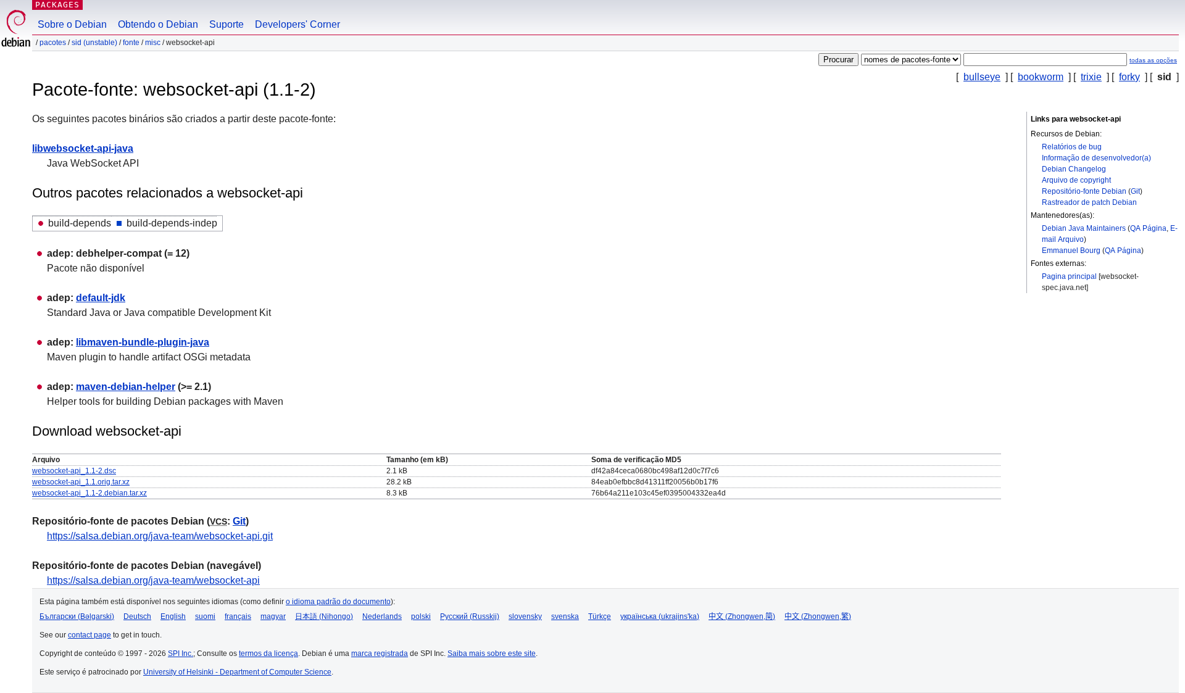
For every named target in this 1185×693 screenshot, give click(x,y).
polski (421, 616)
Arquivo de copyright (1076, 180)
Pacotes (53, 42)
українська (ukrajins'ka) (659, 616)
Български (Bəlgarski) (77, 616)
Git (1135, 191)
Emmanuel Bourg (1071, 250)
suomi (205, 616)
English (173, 616)
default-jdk (100, 298)
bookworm (1040, 77)
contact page (89, 635)
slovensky (525, 616)
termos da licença (268, 653)
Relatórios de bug (1072, 147)
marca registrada (379, 653)
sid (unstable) (94, 42)
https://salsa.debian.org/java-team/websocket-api (153, 580)
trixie (1091, 77)
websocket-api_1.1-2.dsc (74, 471)
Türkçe (599, 616)
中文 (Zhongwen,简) (742, 616)
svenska (565, 616)
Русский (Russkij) (469, 616)
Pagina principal (1069, 276)
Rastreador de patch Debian (1089, 202)
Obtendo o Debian (158, 24)
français (238, 616)
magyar (273, 616)
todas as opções (1153, 60)
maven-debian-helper (125, 386)
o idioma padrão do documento (338, 601)
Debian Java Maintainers (1084, 228)
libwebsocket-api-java (82, 148)
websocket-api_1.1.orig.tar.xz (81, 482)
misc (152, 42)
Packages (57, 4)
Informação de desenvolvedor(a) (1096, 158)
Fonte (131, 42)
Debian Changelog (1074, 169)
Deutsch (137, 616)
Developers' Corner (297, 24)
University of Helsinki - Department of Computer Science (237, 672)
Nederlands (382, 616)
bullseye (981, 77)
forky (1129, 77)
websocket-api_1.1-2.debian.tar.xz (89, 493)
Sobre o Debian (72, 24)
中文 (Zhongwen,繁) (817, 616)
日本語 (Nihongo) (324, 616)
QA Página (1148, 228)
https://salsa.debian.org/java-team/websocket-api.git (160, 536)
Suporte (226, 24)
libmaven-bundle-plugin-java (142, 342)
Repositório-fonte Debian (1084, 191)
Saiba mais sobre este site (491, 653)
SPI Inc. (180, 653)
